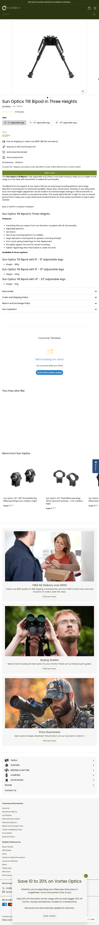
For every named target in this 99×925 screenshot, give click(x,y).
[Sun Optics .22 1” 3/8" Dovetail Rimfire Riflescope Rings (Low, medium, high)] (23, 483)
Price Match (7, 833)
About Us (6, 808)
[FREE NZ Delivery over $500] (49, 556)
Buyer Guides (7, 847)
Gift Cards (6, 871)
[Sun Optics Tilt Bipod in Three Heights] (18, 420)
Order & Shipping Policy (12, 829)
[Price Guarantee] (49, 703)
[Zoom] (82, 91)
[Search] (94, 14)
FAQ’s (4, 854)
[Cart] (89, 8)
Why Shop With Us (9, 811)
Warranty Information (11, 819)
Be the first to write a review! (50, 372)
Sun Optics (23, 453)
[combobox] (49, 14)
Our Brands (7, 815)
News (4, 864)
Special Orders (8, 836)
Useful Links (7, 868)
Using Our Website (10, 861)
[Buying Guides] (49, 631)
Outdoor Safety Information (13, 857)
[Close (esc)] (86, 876)
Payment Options (9, 822)
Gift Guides (6, 850)
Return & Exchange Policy (12, 826)
